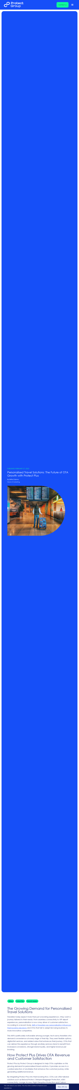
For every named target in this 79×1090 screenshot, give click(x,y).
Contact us (62, 5)
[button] (72, 4)
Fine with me (62, 1087)
